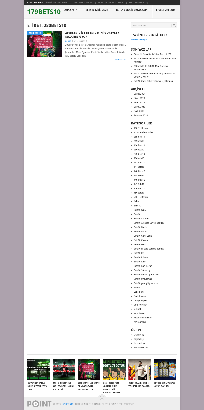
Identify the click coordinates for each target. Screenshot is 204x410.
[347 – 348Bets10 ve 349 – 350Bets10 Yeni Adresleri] (64, 369)
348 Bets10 (139, 171)
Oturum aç (139, 334)
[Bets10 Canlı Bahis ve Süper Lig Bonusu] (139, 369)
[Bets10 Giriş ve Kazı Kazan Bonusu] (165, 369)
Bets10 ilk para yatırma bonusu (149, 248)
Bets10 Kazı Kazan (143, 266)
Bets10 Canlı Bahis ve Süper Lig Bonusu (153, 81)
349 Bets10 (139, 180)
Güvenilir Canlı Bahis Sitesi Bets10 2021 (153, 54)
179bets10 (44, 12)
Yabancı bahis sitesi (143, 317)
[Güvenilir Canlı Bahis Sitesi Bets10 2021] (38, 369)
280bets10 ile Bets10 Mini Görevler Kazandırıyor (92, 34)
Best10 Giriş (140, 210)
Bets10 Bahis (140, 227)
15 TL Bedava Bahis (143, 132)
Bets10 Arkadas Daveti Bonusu (149, 223)
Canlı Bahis (139, 292)
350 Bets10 (139, 188)
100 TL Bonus (141, 128)
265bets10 (139, 141)
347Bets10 (139, 167)
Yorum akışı (139, 343)
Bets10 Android (141, 218)
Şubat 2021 (139, 94)
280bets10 (139, 158)
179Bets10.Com (165, 9)
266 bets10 (139, 145)
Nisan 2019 (139, 102)
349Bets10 (139, 184)
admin (68, 41)
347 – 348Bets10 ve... (83, 3)
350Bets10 (139, 192)
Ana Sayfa (70, 9)
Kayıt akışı (139, 339)
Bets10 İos (139, 253)
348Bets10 (139, 175)
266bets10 (139, 149)
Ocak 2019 (139, 111)
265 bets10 (139, 136)
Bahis (136, 201)
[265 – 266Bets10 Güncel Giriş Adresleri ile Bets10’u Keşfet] (114, 369)
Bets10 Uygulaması (143, 279)
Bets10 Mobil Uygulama (131, 9)
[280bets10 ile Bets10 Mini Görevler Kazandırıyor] (89, 369)
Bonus (137, 287)
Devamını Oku (120, 59)
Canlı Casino (140, 296)
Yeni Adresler (140, 322)
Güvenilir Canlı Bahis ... (57, 3)
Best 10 (137, 205)
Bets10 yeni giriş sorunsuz (147, 283)
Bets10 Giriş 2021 (97, 9)
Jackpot (137, 309)
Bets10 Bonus (140, 231)
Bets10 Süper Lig (142, 270)
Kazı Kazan (139, 313)
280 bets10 (139, 154)
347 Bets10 (139, 162)
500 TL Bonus (141, 197)
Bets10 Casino (141, 240)
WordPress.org (141, 347)
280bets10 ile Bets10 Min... (111, 3)
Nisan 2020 (139, 98)
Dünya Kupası (140, 300)
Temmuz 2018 (141, 115)
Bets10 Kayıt (140, 261)
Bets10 (137, 214)
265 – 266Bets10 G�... (139, 3)
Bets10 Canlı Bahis (143, 236)
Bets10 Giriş (140, 244)
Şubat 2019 (139, 106)
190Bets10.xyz (139, 39)
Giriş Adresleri (140, 304)
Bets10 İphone (141, 257)
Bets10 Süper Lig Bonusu (146, 274)
